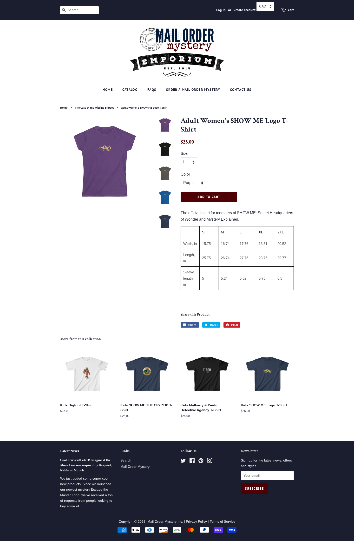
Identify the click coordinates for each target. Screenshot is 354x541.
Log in (221, 10)
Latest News (69, 451)
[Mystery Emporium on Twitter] (183, 461)
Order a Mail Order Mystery (193, 89)
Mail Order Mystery (135, 466)
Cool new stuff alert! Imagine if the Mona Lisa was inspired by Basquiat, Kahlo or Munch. (86, 465)
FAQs (151, 89)
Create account (245, 10)
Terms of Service (222, 521)
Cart (291, 10)
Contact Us (240, 89)
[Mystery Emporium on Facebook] (192, 461)
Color (185, 174)
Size (184, 154)
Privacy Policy (196, 521)
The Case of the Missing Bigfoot (94, 107)
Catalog (130, 89)
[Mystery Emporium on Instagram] (209, 461)
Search (125, 460)
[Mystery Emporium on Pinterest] (200, 461)
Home (108, 89)
